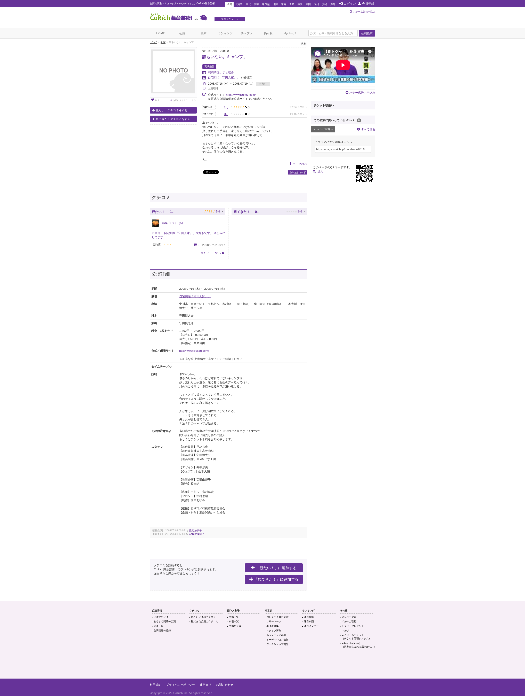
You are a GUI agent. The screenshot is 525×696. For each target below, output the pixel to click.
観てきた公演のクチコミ (204, 621)
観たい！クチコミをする (171, 110)
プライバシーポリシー (180, 684)
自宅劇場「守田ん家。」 (224, 77)
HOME (160, 33)
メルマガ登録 (349, 621)
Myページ (289, 33)
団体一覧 (234, 617)
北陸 (275, 4)
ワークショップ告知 (277, 644)
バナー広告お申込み (364, 11)
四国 (308, 4)
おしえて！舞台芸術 (277, 617)
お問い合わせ (224, 684)
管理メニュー (228, 19)
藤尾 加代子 (195, 530)
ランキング (225, 33)
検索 (204, 33)
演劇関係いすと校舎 (221, 72)
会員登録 (368, 3)
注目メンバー (311, 626)
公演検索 (367, 33)
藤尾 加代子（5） (173, 223)
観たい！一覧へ (211, 253)
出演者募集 (272, 626)
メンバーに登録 (321, 129)
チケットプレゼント (353, 626)
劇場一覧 (234, 621)
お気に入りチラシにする (184, 100)
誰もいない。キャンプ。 (224, 56)
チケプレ (246, 33)
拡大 (320, 171)
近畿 (291, 4)
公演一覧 (158, 626)
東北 (248, 4)
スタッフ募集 (273, 630)
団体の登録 (235, 626)
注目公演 (309, 617)
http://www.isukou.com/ (241, 94)
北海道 (239, 4)
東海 (283, 4)
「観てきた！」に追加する (276, 579)
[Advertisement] (262, 665)
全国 (229, 4)
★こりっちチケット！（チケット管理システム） (356, 637)
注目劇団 (309, 621)
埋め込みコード (297, 172)
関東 (256, 4)
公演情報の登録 (162, 630)
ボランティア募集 (276, 635)
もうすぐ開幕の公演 (165, 621)
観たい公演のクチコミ (203, 617)
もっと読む (300, 163)
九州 (316, 4)
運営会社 (205, 684)
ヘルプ (345, 630)
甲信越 (266, 4)
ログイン (350, 3)
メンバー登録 (349, 617)
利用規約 (155, 684)
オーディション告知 (277, 639)
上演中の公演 (161, 617)
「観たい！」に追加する (276, 568)
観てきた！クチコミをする (173, 119)
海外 (332, 4)
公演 (182, 33)
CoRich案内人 (197, 534)
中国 (300, 4)
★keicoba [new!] (359, 645)
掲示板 (268, 33)
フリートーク (273, 621)
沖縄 (324, 4)
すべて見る (368, 129)
